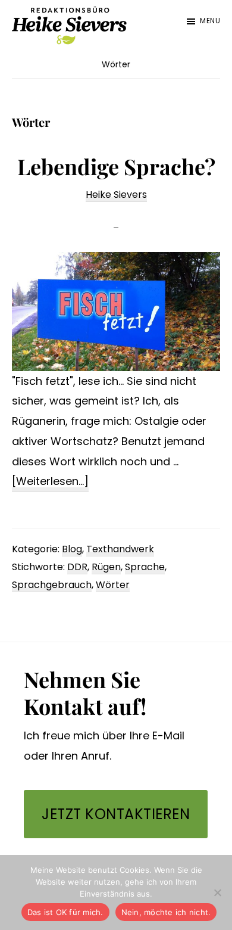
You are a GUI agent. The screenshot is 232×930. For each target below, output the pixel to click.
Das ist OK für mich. (65, 912)
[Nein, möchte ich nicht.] (217, 892)
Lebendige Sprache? (116, 166)
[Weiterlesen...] (50, 482)
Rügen (106, 567)
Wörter (113, 585)
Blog (72, 549)
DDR (77, 567)
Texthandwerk (120, 549)
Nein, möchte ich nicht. (166, 912)
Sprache (145, 567)
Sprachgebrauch (52, 585)
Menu (210, 20)
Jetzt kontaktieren (116, 814)
